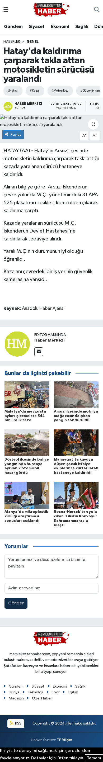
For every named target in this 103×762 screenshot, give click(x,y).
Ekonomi (60, 26)
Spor (56, 692)
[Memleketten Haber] (51, 10)
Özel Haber (42, 698)
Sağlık (81, 26)
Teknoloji (35, 692)
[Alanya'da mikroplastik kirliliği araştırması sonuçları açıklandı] (26, 495)
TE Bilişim (64, 740)
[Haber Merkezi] (17, 344)
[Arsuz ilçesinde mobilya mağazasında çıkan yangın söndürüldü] (76, 394)
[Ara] (97, 10)
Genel (33, 42)
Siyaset (37, 26)
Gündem (13, 26)
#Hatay (12, 90)
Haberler (11, 42)
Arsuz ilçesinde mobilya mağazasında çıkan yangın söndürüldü (76, 416)
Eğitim (73, 692)
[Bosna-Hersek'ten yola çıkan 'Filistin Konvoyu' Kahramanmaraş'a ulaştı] (76, 495)
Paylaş (16, 134)
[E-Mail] (38, 351)
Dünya (14, 692)
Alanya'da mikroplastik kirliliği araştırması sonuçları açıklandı (26, 516)
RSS (17, 723)
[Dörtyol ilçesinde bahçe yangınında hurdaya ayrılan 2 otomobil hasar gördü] (26, 443)
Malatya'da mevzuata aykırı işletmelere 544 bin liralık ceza (25, 416)
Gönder (16, 603)
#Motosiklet (60, 90)
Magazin (16, 698)
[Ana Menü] (5, 10)
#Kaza (34, 90)
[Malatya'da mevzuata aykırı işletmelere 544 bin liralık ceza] (26, 394)
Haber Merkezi (49, 340)
